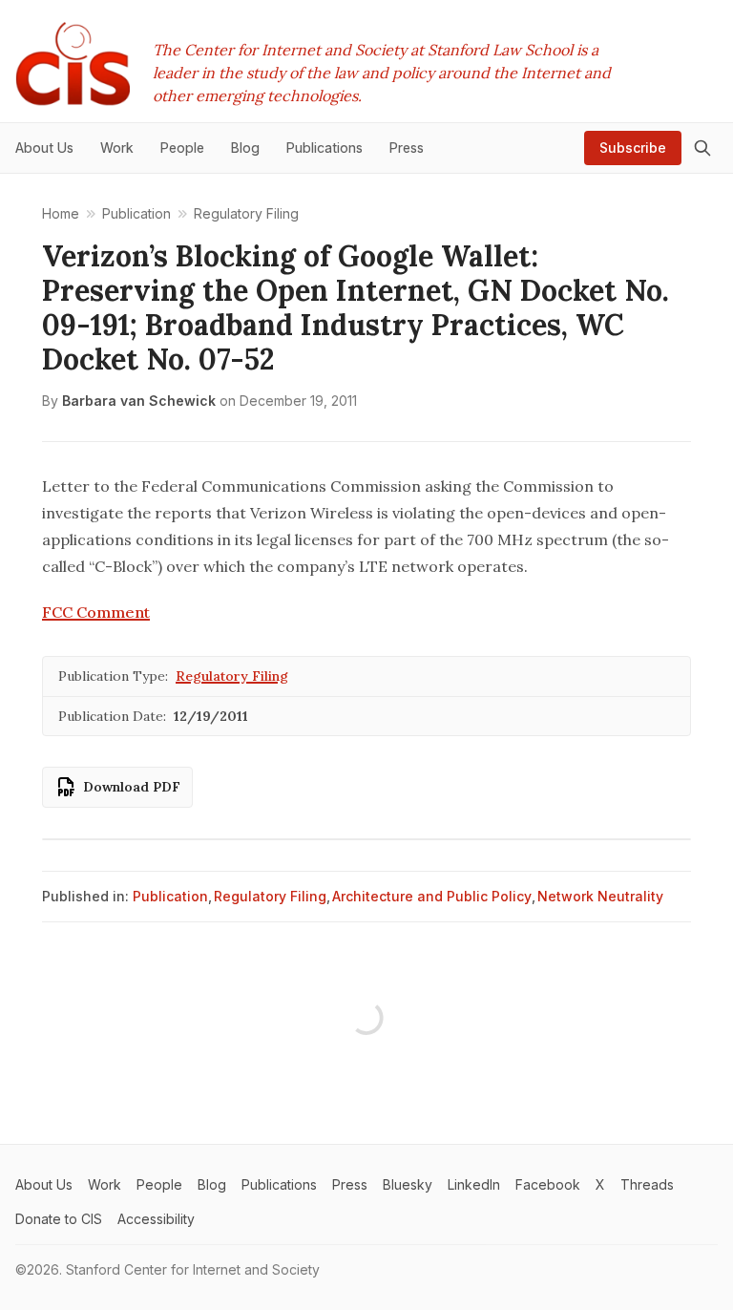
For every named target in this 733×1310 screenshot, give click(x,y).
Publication (170, 896)
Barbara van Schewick (139, 400)
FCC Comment (96, 612)
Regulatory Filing (232, 676)
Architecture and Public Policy (432, 896)
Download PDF (131, 786)
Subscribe (632, 147)
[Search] (702, 148)
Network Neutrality (600, 896)
